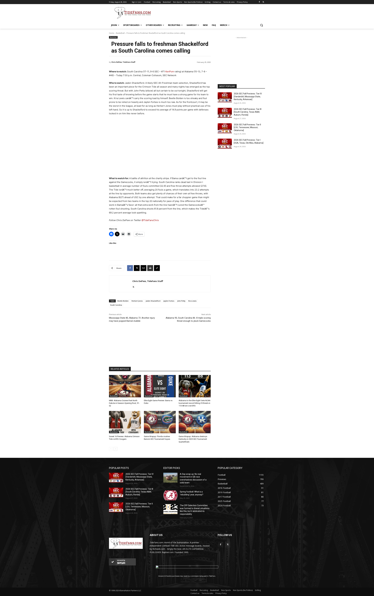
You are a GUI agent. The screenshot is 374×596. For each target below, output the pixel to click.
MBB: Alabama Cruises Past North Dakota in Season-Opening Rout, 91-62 (124, 403)
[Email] (143, 268)
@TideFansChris (150, 220)
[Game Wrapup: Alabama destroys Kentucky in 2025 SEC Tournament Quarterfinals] (195, 422)
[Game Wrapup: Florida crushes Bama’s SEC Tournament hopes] (160, 422)
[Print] (150, 268)
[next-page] (115, 449)
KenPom (169, 71)
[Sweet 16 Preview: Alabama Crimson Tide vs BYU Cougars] (125, 422)
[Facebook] (259, 2)
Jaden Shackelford (153, 301)
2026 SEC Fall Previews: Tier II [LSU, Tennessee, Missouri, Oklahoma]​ (247, 127)
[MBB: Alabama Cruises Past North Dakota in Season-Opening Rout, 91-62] (125, 386)
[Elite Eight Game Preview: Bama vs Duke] (160, 386)
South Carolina (116, 305)
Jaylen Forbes (168, 301)
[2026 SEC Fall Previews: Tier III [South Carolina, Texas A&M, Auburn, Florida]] (225, 113)
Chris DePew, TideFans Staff (123, 62)
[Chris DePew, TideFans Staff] (120, 284)
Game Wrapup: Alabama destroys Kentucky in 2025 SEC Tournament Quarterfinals (193, 439)
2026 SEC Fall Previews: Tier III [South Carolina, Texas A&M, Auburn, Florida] (247, 112)
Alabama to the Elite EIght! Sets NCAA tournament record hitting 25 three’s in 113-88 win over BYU (194, 403)
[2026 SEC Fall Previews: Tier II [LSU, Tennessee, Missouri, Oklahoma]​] (225, 128)
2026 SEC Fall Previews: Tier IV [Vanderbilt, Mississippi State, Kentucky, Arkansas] (248, 96)
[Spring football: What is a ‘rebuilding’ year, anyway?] (170, 495)
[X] (263, 2)
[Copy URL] (157, 268)
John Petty (181, 301)
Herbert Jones (137, 301)
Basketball (120, 33)
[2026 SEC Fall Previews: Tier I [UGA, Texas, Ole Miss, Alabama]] (225, 144)
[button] (261, 25)
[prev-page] (111, 449)
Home (111, 33)
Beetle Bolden (123, 301)
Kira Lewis (192, 301)
